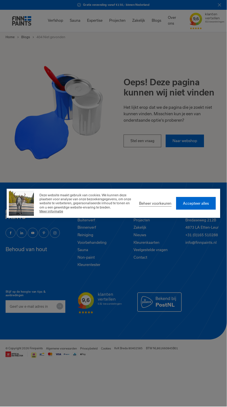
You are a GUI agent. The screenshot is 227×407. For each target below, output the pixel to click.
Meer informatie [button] (51, 211)
